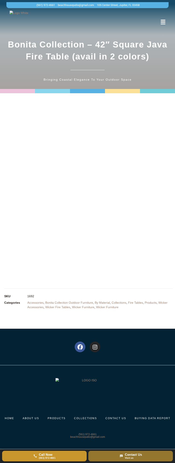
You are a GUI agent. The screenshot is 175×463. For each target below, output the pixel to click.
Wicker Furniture (83, 307)
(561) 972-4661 (88, 434)
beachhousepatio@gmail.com (87, 436)
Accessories (35, 302)
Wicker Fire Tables (57, 307)
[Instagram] (95, 347)
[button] (163, 22)
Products (151, 302)
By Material (102, 302)
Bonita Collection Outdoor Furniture (69, 302)
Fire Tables (135, 302)
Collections (119, 302)
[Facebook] (80, 347)
